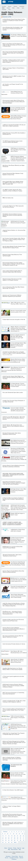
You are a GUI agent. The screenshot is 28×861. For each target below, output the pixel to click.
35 (11, 840)
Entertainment (22, 6)
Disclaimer (8, 856)
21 (17, 836)
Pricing (14, 848)
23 (23, 836)
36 (14, 840)
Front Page (4, 6)
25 (5, 838)
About (5, 848)
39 (23, 840)
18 (8, 836)
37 (17, 840)
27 (11, 838)
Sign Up (19, 848)
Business (9, 6)
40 (2, 842)
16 (2, 836)
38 (20, 840)
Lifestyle (8, 7)
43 (11, 842)
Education (15, 6)
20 (14, 836)
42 (8, 842)
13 (16, 833)
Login (23, 848)
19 (11, 836)
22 (20, 836)
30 (20, 838)
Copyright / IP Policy (13, 857)
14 (19, 833)
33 (5, 840)
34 (8, 840)
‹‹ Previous (4, 831)
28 (14, 838)
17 (5, 836)
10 (7, 833)
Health (3, 7)
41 (5, 842)
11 (10, 833)
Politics (18, 7)
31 (23, 838)
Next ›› (15, 842)
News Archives (14, 849)
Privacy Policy (15, 856)
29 (17, 838)
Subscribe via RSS (6, 17)
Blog (9, 849)
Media (13, 7)
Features (10, 848)
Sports (23, 7)
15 (22, 833)
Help (20, 849)
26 (8, 838)
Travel (9, 9)
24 (2, 838)
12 (13, 833)
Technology (4, 9)
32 (2, 840)
